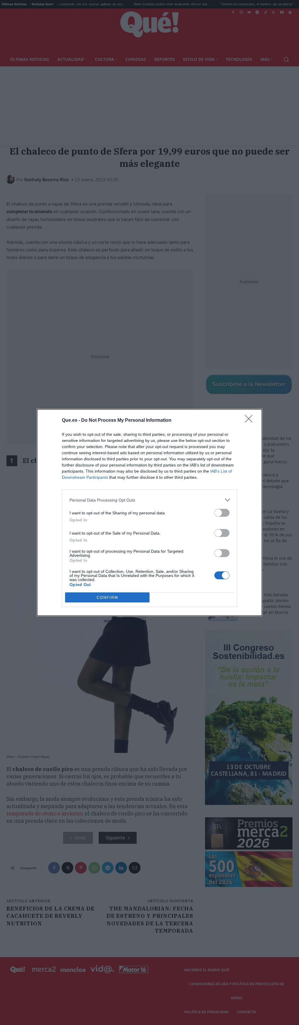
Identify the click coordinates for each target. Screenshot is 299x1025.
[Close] (250, 420)
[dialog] (149, 512)
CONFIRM (107, 597)
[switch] (222, 513)
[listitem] (149, 500)
